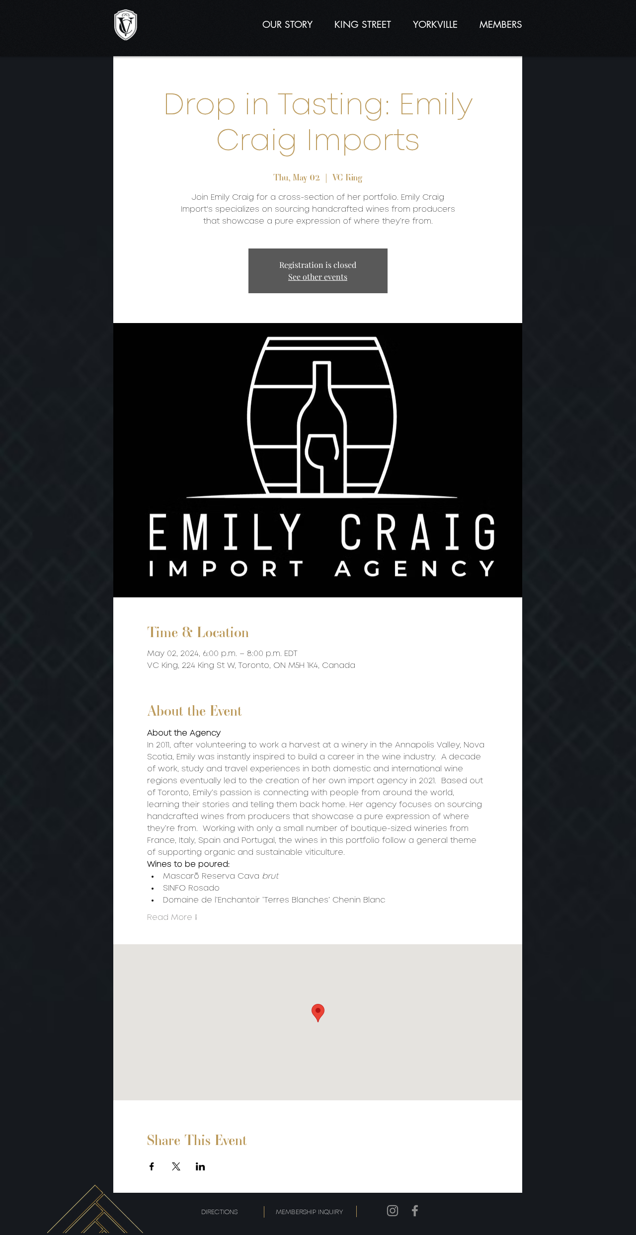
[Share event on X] (176, 1166)
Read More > (172, 917)
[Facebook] (414, 1210)
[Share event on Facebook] (152, 1166)
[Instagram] (392, 1210)
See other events (317, 276)
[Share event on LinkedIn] (200, 1166)
